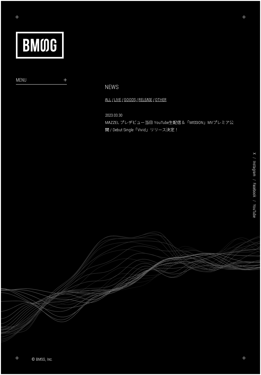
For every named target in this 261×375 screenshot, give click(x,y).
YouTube (254, 211)
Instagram (254, 168)
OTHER (160, 99)
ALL (108, 99)
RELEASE (145, 99)
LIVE (117, 99)
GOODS (130, 99)
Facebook (254, 190)
